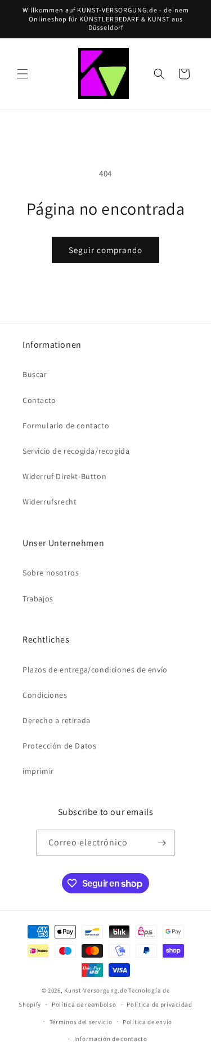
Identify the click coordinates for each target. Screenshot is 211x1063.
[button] (22, 73)
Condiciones (45, 695)
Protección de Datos (59, 746)
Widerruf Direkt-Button (64, 476)
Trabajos (38, 598)
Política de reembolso (84, 1004)
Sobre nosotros (51, 573)
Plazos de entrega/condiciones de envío (95, 670)
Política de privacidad (159, 1004)
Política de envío (147, 1022)
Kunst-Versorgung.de (95, 990)
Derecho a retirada (57, 720)
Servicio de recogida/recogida (76, 451)
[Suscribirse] (161, 843)
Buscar (35, 374)
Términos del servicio (81, 1022)
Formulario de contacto (66, 425)
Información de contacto (110, 1039)
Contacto (39, 400)
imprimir (38, 771)
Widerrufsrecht (50, 502)
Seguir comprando (105, 250)
